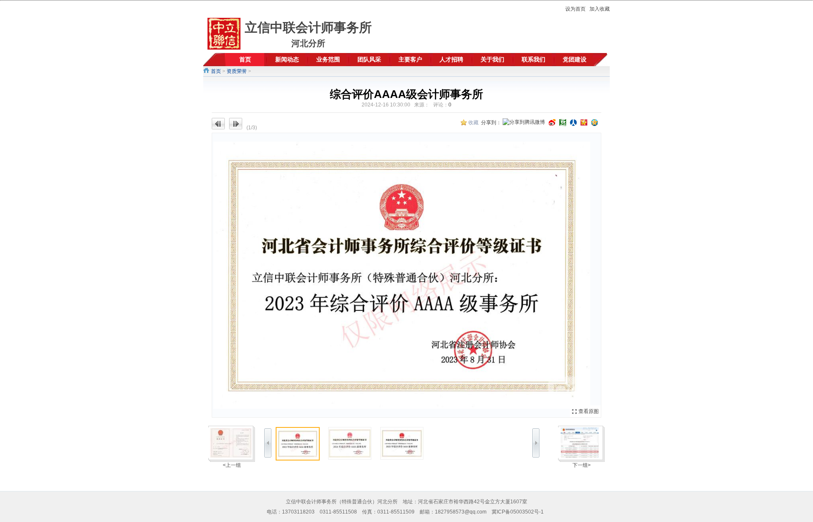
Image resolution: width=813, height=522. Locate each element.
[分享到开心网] (584, 122)
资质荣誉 (237, 71)
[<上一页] (309, 275)
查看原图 (588, 411)
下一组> (581, 465)
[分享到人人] (573, 122)
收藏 (473, 123)
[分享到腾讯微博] (524, 122)
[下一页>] (503, 275)
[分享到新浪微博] (552, 122)
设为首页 (575, 9)
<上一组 (232, 465)
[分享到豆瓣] (562, 122)
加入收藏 (599, 9)
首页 (216, 71)
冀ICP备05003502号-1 (518, 512)
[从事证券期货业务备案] (579, 442)
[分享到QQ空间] (594, 122)
